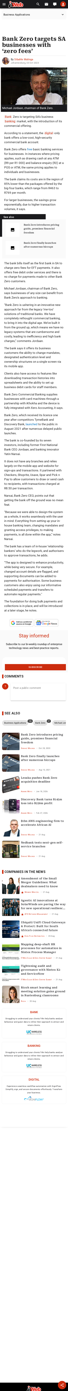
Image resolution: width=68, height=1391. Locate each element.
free (29, 149)
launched (31, 424)
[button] (4, 4)
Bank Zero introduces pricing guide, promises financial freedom (41, 229)
